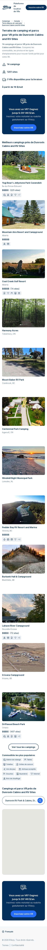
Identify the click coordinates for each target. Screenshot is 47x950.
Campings (6, 21)
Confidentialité (17, 945)
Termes (5, 945)
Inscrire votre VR (36, 7)
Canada (17, 21)
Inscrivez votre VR (23, 127)
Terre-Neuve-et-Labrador (12, 23)
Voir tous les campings (23, 747)
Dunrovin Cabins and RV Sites (13, 25)
